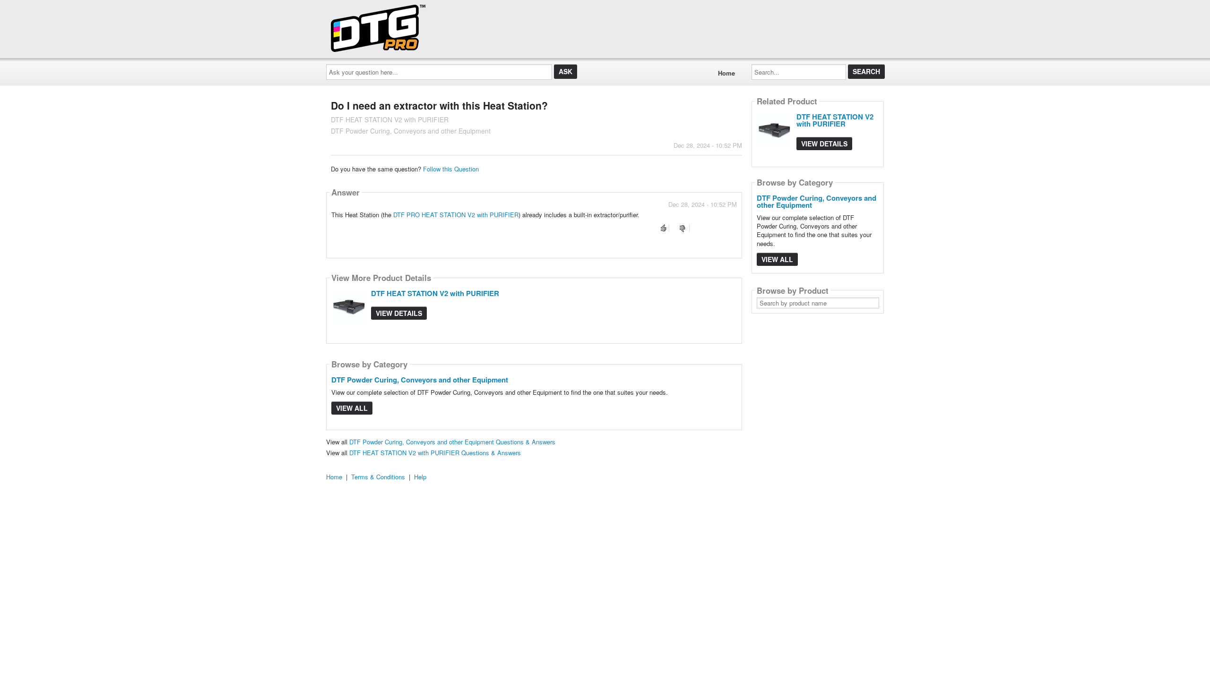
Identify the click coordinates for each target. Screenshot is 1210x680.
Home (726, 72)
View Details (399, 313)
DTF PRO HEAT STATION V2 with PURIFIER (456, 214)
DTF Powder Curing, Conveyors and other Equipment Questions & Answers (452, 441)
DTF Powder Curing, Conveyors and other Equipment (419, 379)
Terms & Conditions (378, 476)
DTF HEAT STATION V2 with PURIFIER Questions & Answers (435, 452)
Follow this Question (451, 168)
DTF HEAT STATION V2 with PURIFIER (435, 293)
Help (420, 476)
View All (352, 408)
